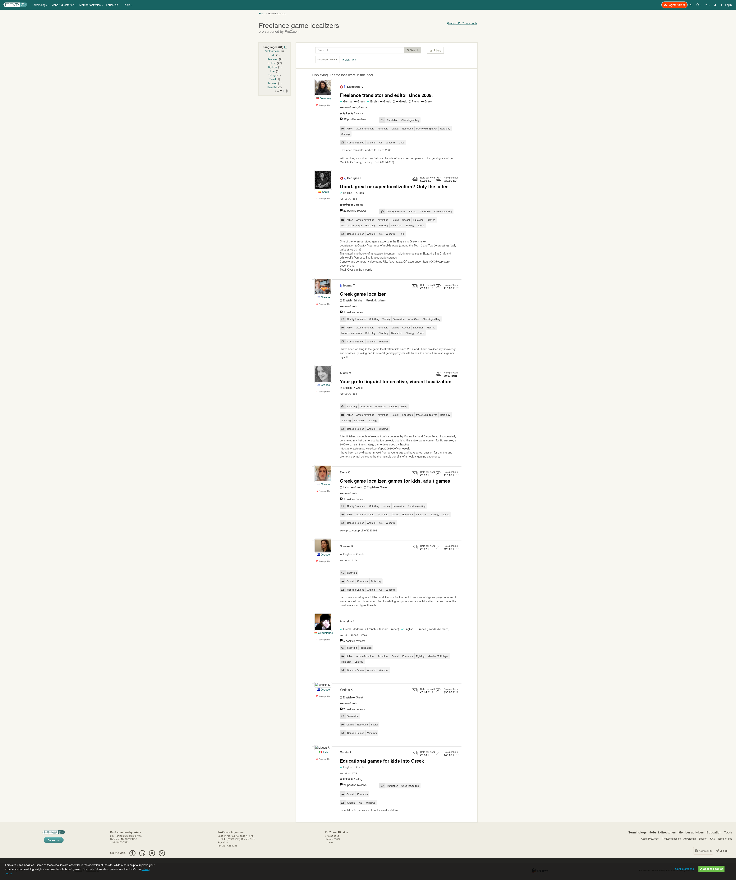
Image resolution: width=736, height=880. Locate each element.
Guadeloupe (325, 633)
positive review (353, 312)
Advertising (689, 838)
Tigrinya (272, 67)
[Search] (715, 5)
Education (713, 832)
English (723, 850)
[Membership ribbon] (342, 86)
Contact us (54, 840)
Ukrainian (272, 59)
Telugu (272, 75)
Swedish (272, 87)
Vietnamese (272, 51)
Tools (728, 832)
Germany (325, 98)
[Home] (691, 5)
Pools (262, 13)
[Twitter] (152, 853)
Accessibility (705, 850)
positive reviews (354, 119)
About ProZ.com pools (463, 23)
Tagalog (272, 83)
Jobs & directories (662, 832)
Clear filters (350, 59)
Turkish (271, 63)
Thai (272, 71)
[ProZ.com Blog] (161, 853)
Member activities (691, 832)
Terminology (637, 832)
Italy (325, 752)
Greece (325, 297)
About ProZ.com (650, 838)
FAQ (712, 838)
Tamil (272, 79)
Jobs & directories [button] (63, 5)
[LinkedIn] (142, 853)
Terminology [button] (40, 5)
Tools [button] (127, 5)
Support (703, 838)
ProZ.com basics (671, 838)
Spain (325, 192)
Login (728, 5)
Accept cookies (712, 869)
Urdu (272, 55)
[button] (698, 5)
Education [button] (112, 5)
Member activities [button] (90, 5)
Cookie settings (684, 869)
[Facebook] (132, 853)
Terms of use (725, 838)
